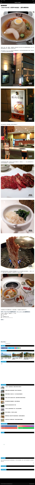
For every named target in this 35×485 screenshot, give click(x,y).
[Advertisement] (11, 439)
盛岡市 (3, 5)
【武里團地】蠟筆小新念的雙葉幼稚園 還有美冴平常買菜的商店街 (13, 390)
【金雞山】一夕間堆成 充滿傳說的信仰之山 (6, 358)
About (1, 0)
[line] (26, 428)
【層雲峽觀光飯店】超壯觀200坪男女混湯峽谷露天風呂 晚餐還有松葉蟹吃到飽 (15, 415)
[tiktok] (9, 430)
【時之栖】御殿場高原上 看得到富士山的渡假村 (11, 412)
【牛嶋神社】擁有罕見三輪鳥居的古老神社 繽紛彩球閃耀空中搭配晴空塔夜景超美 (15, 397)
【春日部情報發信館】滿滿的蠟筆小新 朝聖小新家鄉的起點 (12, 401)
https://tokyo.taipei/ (31, 483)
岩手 (1, 5)
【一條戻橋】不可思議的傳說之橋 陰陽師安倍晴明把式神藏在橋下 (13, 386)
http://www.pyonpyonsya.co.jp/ (8, 317)
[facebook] (32, 0)
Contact (4, 0)
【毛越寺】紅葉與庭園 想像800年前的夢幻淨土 (17, 358)
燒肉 (5, 5)
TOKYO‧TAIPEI (18, 2)
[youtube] (9, 428)
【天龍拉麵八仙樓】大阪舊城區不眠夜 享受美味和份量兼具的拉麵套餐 (14, 419)
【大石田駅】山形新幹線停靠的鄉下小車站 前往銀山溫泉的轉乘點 (13, 408)
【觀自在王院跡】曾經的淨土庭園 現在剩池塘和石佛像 (29, 358)
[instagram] (33, 0)
